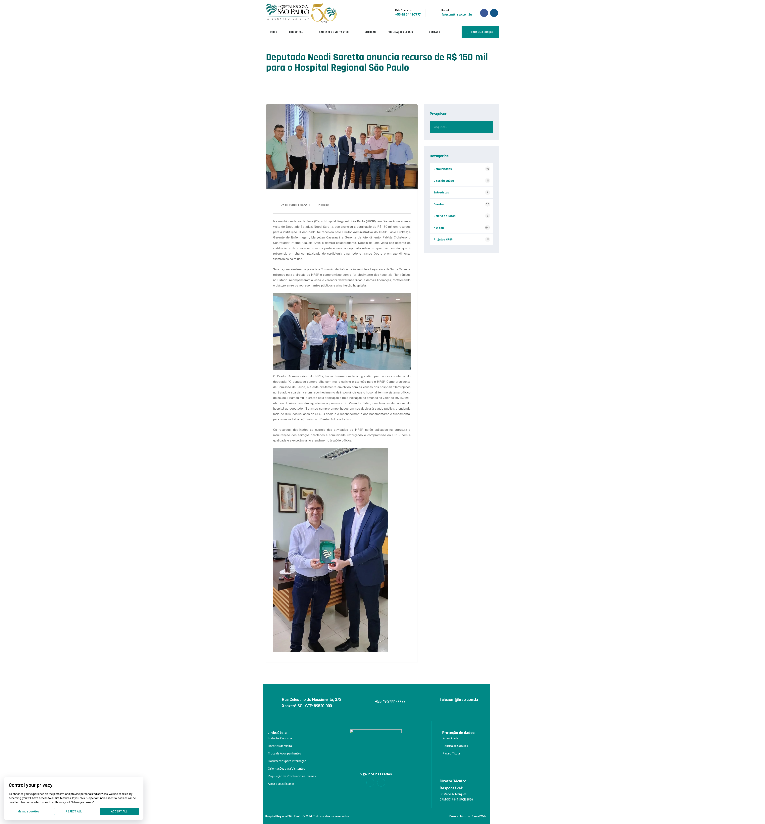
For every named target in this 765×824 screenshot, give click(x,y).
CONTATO (434, 32)
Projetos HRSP (443, 239)
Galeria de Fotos (444, 216)
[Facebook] (370, 783)
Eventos (439, 204)
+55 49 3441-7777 (390, 701)
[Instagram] (381, 783)
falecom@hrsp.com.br (459, 699)
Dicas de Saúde (444, 181)
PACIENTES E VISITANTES (334, 32)
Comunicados (443, 169)
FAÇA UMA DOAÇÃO (482, 32)
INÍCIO (273, 32)
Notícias (323, 204)
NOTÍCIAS (370, 32)
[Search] (487, 127)
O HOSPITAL (296, 32)
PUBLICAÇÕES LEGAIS (400, 32)
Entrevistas (441, 192)
